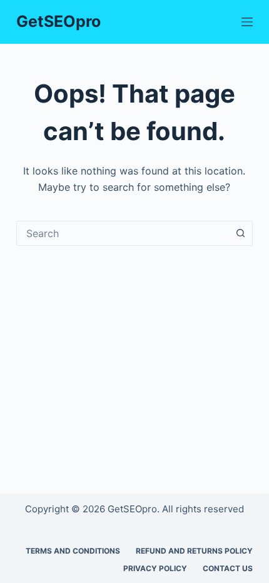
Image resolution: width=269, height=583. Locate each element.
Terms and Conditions (73, 550)
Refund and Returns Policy (194, 550)
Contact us (228, 568)
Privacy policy (155, 568)
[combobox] (122, 233)
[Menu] (247, 22)
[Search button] (240, 233)
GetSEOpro (58, 21)
